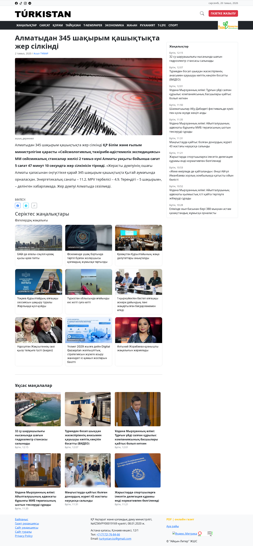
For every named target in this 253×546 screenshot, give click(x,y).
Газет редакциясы (27, 523)
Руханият (147, 25)
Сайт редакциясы (26, 527)
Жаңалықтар (26, 25)
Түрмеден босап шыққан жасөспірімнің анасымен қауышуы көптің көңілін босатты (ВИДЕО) (198, 75)
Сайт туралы (23, 532)
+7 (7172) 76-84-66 (108, 534)
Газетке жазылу (223, 13)
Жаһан (132, 25)
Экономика (114, 25)
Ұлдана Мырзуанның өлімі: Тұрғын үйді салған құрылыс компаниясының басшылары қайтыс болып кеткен (200, 94)
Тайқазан (73, 25)
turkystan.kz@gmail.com (115, 538)
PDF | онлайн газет (180, 519)
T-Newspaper (92, 25)
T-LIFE (162, 25)
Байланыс (21, 519)
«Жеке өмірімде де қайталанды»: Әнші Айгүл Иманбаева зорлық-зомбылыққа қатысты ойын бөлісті (201, 175)
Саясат (44, 25)
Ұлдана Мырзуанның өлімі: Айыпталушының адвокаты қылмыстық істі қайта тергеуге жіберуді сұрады (199, 194)
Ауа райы (172, 526)
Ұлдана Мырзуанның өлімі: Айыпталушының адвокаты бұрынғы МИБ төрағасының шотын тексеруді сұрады (200, 127)
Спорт (173, 25)
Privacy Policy (24, 536)
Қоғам (58, 25)
